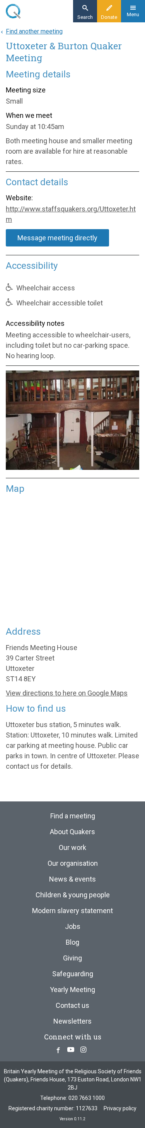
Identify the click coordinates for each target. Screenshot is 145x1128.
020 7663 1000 (86, 1098)
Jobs (72, 926)
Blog (72, 942)
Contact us (72, 1005)
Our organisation (73, 863)
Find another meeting (34, 31)
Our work (72, 847)
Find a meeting (72, 816)
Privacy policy (120, 1108)
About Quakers (72, 832)
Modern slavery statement (72, 911)
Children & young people (73, 895)
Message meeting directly (57, 238)
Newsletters (72, 1021)
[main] (72, 408)
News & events (72, 879)
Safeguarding (72, 974)
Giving (72, 958)
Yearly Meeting (72, 990)
